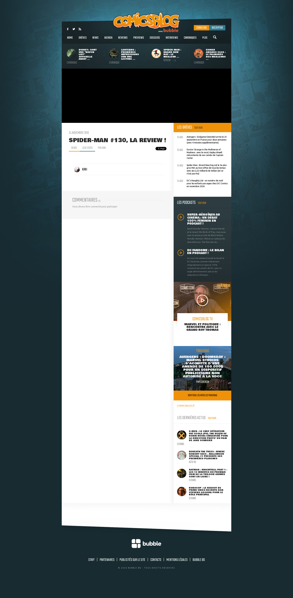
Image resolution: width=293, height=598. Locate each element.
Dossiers (155, 37)
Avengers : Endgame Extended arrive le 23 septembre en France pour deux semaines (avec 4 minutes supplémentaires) (202, 139)
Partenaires (107, 560)
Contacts (155, 560)
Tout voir (198, 128)
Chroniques (190, 37)
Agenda (108, 37)
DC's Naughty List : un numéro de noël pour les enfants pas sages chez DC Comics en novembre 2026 (202, 183)
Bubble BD (199, 560)
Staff (91, 560)
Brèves (83, 37)
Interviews (172, 37)
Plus (204, 37)
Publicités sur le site (132, 560)
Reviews (123, 37)
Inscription (217, 27)
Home (70, 37)
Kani (84, 169)
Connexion (201, 27)
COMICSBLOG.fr (186, 405)
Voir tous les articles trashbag (202, 395)
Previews (138, 37)
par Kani (102, 148)
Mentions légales (177, 560)
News (95, 37)
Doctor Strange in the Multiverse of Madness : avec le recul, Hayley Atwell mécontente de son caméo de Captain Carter (200, 153)
